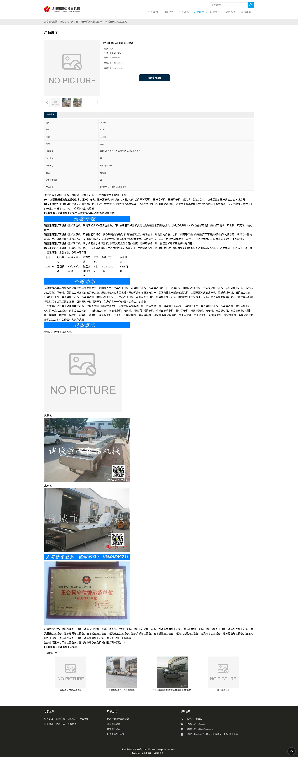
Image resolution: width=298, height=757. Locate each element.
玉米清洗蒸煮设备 (90, 22)
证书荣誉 (48, 724)
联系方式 (60, 724)
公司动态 (72, 719)
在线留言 (72, 724)
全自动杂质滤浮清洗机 (71, 690)
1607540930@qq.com (203, 729)
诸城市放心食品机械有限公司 (134, 749)
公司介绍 (60, 719)
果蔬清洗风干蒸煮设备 (118, 719)
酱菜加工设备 (113, 729)
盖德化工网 (158, 753)
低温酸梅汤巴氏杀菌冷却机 (121, 690)
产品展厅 (75, 22)
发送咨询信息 (154, 78)
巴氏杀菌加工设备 (115, 734)
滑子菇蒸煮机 (223, 690)
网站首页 (64, 22)
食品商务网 (146, 753)
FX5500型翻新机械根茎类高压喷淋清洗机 (172, 690)
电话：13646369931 (196, 724)
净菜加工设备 (113, 724)
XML (173, 749)
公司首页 (48, 719)
